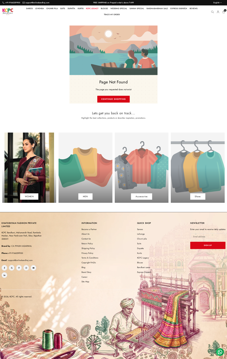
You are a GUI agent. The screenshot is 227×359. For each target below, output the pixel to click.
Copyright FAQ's (89, 262)
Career (84, 276)
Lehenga (39, 8)
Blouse (104, 8)
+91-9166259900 (12, 3)
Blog (83, 267)
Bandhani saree (143, 267)
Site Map (85, 281)
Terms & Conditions (90, 257)
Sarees (29, 8)
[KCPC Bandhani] (8, 11)
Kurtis (81, 8)
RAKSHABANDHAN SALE (157, 8)
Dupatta (71, 8)
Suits (62, 8)
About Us (85, 233)
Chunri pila (52, 8)
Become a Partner (89, 229)
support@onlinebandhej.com (37, 3)
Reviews (194, 8)
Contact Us (86, 238)
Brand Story (86, 272)
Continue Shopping (113, 99)
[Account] (218, 11)
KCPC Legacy (92, 8)
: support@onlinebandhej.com (20, 260)
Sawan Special (137, 8)
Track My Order (112, 14)
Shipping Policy (88, 248)
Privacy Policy (87, 253)
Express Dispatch (178, 8)
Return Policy (87, 243)
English (216, 3)
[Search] (212, 11)
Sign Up (208, 245)
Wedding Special (118, 8)
